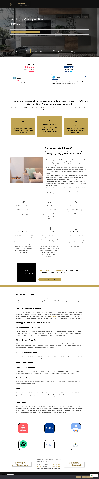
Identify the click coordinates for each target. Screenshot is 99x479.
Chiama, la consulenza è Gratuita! (25, 32)
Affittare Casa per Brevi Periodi (50, 270)
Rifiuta (83, 476)
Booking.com (53, 316)
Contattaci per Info (50, 280)
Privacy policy (90, 476)
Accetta (78, 476)
